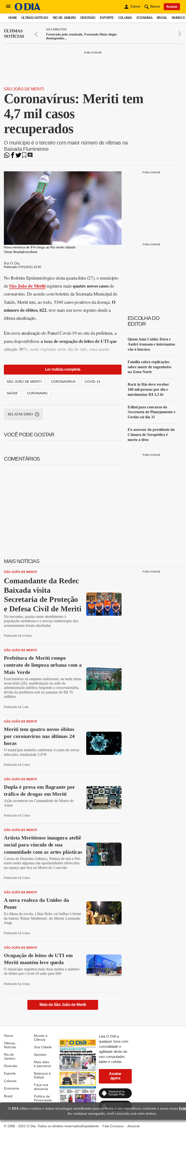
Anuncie (133, 1126)
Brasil (162, 18)
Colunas (125, 18)
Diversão (87, 18)
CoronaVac (37, 393)
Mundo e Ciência (40, 1037)
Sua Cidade (43, 1047)
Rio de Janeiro (64, 18)
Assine (171, 6)
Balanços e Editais (42, 1075)
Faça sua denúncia (41, 1087)
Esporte (107, 18)
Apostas (40, 1054)
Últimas (14, 34)
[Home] (27, 9)
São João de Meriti (24, 89)
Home (12, 18)
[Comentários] (30, 157)
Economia (144, 18)
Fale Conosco (113, 1126)
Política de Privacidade (43, 1098)
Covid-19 (92, 381)
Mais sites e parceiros (42, 1064)
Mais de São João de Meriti (62, 1005)
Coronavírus (63, 381)
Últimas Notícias (34, 18)
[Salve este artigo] (24, 157)
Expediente (90, 1126)
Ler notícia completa (62, 369)
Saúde (12, 393)
